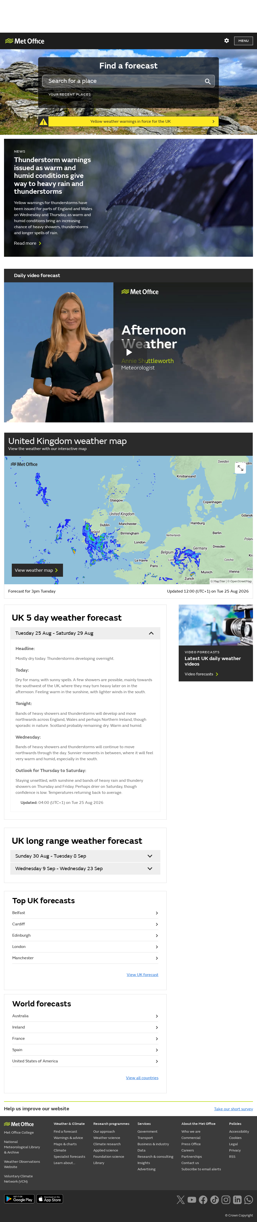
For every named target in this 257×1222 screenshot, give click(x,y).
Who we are (191, 1131)
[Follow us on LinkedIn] (237, 1199)
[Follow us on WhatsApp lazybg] (248, 1199)
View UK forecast (142, 974)
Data (142, 1150)
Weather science (106, 1138)
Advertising (147, 1169)
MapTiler (219, 581)
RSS (232, 1156)
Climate (60, 1150)
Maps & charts (65, 1144)
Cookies (235, 1138)
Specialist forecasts (69, 1156)
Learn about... (64, 1163)
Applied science (105, 1150)
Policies (235, 1124)
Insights (144, 1163)
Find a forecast (65, 1131)
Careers (187, 1150)
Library (98, 1163)
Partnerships (191, 1156)
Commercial (191, 1138)
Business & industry (153, 1144)
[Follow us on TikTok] (214, 1199)
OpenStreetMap (241, 581)
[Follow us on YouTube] (191, 1199)
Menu (243, 41)
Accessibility (239, 1131)
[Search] (208, 81)
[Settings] (226, 41)
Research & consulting (155, 1156)
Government (148, 1131)
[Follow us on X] (180, 1199)
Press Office (191, 1144)
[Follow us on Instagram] (225, 1199)
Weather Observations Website (22, 1164)
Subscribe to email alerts (201, 1169)
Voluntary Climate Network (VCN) (18, 1179)
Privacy (235, 1150)
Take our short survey (233, 1109)
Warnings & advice (68, 1138)
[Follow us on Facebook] (203, 1199)
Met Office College (19, 1132)
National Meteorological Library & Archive (22, 1147)
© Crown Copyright (239, 1215)
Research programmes (111, 1124)
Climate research (107, 1144)
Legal (233, 1144)
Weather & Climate (69, 1124)
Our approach (104, 1131)
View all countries (142, 1077)
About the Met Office (198, 1124)
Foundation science (108, 1156)
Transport (145, 1138)
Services (144, 1124)
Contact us (190, 1163)
